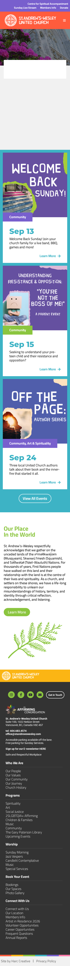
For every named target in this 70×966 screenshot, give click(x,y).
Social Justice (15, 812)
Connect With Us (17, 901)
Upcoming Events (18, 836)
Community (14, 828)
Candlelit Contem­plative (22, 860)
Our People (13, 771)
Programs (13, 795)
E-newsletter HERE (35, 748)
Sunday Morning (17, 852)
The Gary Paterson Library (24, 832)
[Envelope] (40, 694)
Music (10, 824)
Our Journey (14, 783)
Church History (16, 787)
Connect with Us (17, 909)
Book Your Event (17, 877)
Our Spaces (13, 889)
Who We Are (14, 763)
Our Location (14, 913)
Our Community (17, 779)
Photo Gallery (15, 893)
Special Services (17, 869)
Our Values (13, 775)
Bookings (12, 885)
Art (8, 807)
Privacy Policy (46, 961)
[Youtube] (30, 694)
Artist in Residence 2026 (23, 921)
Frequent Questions (19, 933)
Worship (12, 844)
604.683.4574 (18, 730)
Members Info (15, 917)
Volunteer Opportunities (22, 925)
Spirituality (13, 803)
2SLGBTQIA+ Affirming (22, 816)
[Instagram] (11, 694)
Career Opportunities (20, 929)
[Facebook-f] (21, 694)
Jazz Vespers (14, 856)
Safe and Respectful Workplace (24, 754)
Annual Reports (16, 938)
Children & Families (19, 820)
